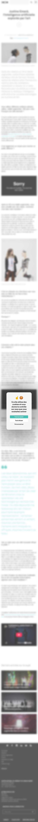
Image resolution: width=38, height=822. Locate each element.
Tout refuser (19, 420)
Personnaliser (19, 424)
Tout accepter (19, 417)
